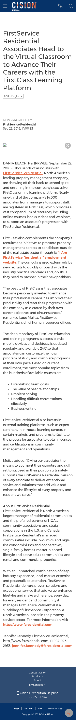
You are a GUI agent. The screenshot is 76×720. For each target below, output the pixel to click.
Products (37, 676)
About (37, 680)
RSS (40, 708)
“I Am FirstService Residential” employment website (35, 257)
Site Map (28, 708)
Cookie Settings (55, 708)
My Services (36, 684)
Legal (16, 708)
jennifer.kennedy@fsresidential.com (42, 646)
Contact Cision (37, 672)
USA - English (12, 96)
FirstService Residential (23, 173)
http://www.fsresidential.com (27, 625)
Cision (43, 714)
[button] (60, 6)
